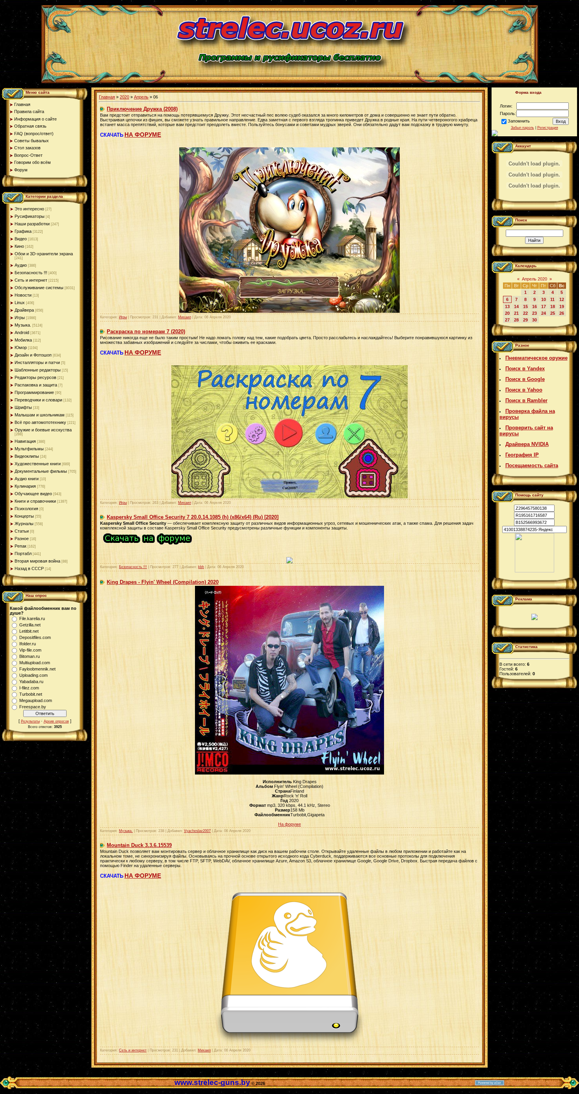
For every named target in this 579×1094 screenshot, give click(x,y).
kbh (201, 567)
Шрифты (23, 407)
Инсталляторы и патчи (37, 362)
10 (543, 299)
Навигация (25, 441)
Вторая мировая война (37, 561)
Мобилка (23, 340)
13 (507, 306)
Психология (26, 508)
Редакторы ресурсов (35, 377)
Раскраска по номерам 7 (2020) (146, 331)
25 (552, 313)
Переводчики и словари (38, 399)
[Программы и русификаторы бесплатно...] (534, 570)
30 (534, 320)
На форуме (289, 824)
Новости (23, 295)
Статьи (22, 531)
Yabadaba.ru (31, 681)
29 (525, 320)
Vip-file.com (30, 650)
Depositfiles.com (35, 637)
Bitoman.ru (29, 656)
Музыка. (23, 325)
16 (534, 306)
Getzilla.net (30, 624)
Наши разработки (32, 223)
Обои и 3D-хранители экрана (44, 253)
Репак (20, 546)
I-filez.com (29, 687)
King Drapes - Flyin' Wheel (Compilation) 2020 (163, 582)
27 (507, 320)
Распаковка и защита (36, 385)
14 (516, 306)
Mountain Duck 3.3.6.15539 (139, 845)
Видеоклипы (27, 456)
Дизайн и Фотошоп (33, 355)
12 (561, 299)
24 (543, 313)
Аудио (21, 265)
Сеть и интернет (31, 280)
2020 (124, 97)
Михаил (184, 317)
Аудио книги (27, 478)
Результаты (30, 721)
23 (534, 313)
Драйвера (24, 310)
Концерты (24, 516)
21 (516, 313)
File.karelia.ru (32, 618)
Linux (20, 302)
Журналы (24, 523)
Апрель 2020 (534, 279)
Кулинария (25, 486)
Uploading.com (33, 675)
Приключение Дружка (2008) (142, 109)
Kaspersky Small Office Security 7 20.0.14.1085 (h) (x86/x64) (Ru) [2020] (192, 517)
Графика (23, 231)
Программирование (34, 392)
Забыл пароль (522, 128)
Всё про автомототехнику (40, 422)
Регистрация (547, 128)
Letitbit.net (29, 631)
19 (561, 306)
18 (552, 306)
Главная (107, 97)
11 (552, 299)
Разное (22, 538)
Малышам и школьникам (40, 414)
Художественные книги (38, 463)
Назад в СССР (29, 568)
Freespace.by (32, 706)
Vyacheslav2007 (197, 831)
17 (543, 306)
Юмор (21, 347)
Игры (20, 317)
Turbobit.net (30, 694)
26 (561, 313)
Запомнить (519, 121)
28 (516, 320)
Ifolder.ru (27, 643)
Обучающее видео (33, 493)
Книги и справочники (35, 501)
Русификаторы (30, 216)
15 (525, 306)
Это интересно (29, 208)
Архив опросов (56, 721)
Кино (19, 246)
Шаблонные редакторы (38, 370)
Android (22, 332)
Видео (21, 238)
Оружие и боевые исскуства (43, 429)
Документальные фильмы (41, 471)
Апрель (141, 97)
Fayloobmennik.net (37, 669)
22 (525, 313)
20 (507, 313)
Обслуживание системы (39, 287)
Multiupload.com (34, 662)
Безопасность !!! (31, 272)
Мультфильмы (29, 448)
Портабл (23, 553)
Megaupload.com (35, 700)
